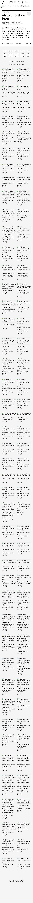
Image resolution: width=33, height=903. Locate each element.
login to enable (20, 64)
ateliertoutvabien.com (8, 43)
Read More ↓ (6, 40)
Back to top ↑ (17, 881)
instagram (18, 43)
